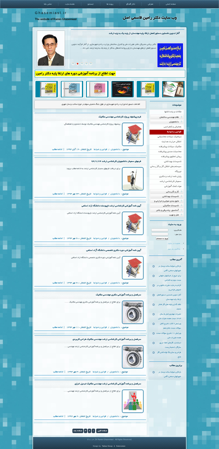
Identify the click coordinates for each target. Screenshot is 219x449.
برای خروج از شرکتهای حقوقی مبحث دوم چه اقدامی (170, 278)
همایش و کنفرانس (172, 127)
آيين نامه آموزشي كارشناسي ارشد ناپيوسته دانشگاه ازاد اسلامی (111, 206)
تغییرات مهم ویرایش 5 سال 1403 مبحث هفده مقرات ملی (169, 316)
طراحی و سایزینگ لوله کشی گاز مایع (169, 354)
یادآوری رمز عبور (174, 249)
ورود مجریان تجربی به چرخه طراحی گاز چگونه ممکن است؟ (116, 104)
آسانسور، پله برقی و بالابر (167, 210)
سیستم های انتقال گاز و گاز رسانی (165, 166)
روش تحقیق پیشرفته (171, 156)
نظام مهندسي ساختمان (169, 117)
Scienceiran (120, 446)
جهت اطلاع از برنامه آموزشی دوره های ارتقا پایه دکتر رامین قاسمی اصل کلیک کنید (71, 73)
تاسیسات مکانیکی (171, 206)
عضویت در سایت (174, 244)
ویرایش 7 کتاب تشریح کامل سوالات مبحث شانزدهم (170, 326)
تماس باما (48, 4)
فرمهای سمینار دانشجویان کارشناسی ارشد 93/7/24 (116, 161)
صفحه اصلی (171, 4)
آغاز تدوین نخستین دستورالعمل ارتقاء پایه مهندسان (169, 297)
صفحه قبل (102, 431)
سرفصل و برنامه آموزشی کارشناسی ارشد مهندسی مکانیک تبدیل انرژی (108, 384)
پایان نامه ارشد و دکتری (170, 176)
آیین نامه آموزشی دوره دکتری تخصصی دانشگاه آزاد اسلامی (113, 250)
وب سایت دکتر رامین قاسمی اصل (150, 18)
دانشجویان (174, 122)
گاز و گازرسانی (172, 192)
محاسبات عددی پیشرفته (169, 151)
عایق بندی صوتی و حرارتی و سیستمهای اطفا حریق (168, 201)
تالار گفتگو (130, 4)
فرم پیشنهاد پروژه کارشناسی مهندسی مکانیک (120, 117)
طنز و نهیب (174, 215)
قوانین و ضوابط (174, 132)
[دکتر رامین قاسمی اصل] (50, 66)
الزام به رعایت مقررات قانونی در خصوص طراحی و (169, 287)
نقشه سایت (70, 4)
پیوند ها (110, 4)
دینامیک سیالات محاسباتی (169, 137)
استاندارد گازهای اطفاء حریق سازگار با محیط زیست (170, 345)
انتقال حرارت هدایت (171, 141)
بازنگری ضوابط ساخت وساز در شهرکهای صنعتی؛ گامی (169, 268)
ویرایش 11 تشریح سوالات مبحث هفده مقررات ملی (168, 335)
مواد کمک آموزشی (172, 186)
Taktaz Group (107, 446)
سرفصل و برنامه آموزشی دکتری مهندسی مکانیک (118, 295)
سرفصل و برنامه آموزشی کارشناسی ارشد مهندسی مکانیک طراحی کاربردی (107, 339)
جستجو (91, 4)
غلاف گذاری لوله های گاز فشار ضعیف (163, 33)
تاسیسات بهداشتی (172, 161)
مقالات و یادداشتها (172, 112)
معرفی (150, 4)
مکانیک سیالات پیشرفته (170, 146)
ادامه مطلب (57, 149)
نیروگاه (178, 171)
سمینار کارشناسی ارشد (170, 181)
